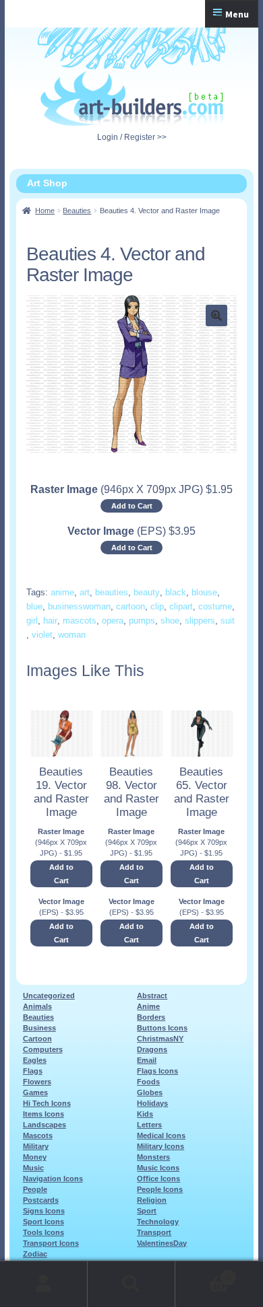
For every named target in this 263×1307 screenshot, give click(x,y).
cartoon (130, 606)
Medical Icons (161, 1135)
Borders (151, 1017)
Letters (149, 1125)
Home (45, 211)
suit (228, 620)
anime (62, 592)
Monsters (153, 1157)
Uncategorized (49, 996)
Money (35, 1157)
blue (34, 606)
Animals (37, 1006)
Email (146, 1060)
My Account (44, 1284)
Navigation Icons (53, 1178)
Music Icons (158, 1168)
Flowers (37, 1082)
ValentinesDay (162, 1243)
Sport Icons (43, 1222)
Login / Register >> (132, 137)
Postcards (41, 1200)
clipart (181, 606)
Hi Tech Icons (47, 1103)
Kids (145, 1114)
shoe (169, 620)
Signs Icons (44, 1211)
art (85, 592)
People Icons (160, 1189)
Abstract (152, 996)
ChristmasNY (160, 1039)
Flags (32, 1071)
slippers (200, 620)
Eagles (35, 1060)
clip (157, 606)
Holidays (152, 1103)
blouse (204, 592)
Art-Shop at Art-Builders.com (131, 98)
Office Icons (158, 1178)
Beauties (77, 211)
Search (131, 1284)
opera (112, 620)
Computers (43, 1049)
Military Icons (160, 1146)
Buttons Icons (162, 1028)
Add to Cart (131, 506)
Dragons (152, 1049)
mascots (79, 620)
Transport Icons (51, 1243)
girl (32, 620)
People (35, 1189)
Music (33, 1168)
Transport (154, 1232)
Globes (150, 1092)
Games (35, 1092)
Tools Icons (43, 1232)
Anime (148, 1006)
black (175, 592)
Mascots (38, 1135)
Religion (152, 1200)
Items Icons (43, 1114)
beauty (147, 592)
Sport (146, 1211)
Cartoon (37, 1039)
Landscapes (44, 1125)
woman (72, 635)
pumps (142, 620)
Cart (202, 1273)
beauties (111, 592)
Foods (148, 1082)
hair (50, 620)
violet (42, 635)
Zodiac (35, 1254)
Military (36, 1146)
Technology (158, 1222)
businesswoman (79, 606)
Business (39, 1028)
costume (215, 606)
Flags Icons (157, 1071)
